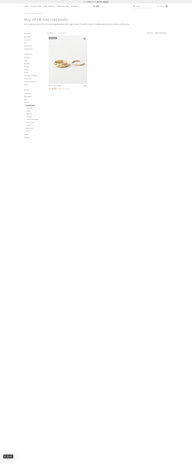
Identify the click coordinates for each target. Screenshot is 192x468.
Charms (26, 73)
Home (25, 13)
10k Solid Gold (29, 122)
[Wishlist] (158, 6)
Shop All (26, 85)
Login (162, 6)
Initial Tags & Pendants (30, 76)
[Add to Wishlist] (84, 38)
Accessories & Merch (30, 82)
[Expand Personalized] (43, 96)
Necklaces (27, 58)
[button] (57, 33)
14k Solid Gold (30, 105)
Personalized (28, 96)
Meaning (26, 137)
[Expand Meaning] (43, 137)
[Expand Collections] (43, 93)
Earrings (26, 67)
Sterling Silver (29, 128)
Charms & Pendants (32, 119)
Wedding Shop (28, 49)
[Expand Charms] (43, 73)
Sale (25, 43)
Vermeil (27, 131)
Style (25, 99)
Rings (25, 61)
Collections (27, 93)
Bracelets (27, 64)
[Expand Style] (43, 99)
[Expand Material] (43, 102)
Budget (26, 134)
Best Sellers (27, 37)
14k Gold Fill (29, 125)
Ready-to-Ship (28, 46)
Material (26, 102)
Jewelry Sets (27, 79)
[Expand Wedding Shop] (43, 49)
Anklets (26, 70)
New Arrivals (27, 40)
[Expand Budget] (43, 134)
